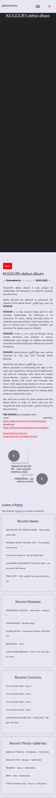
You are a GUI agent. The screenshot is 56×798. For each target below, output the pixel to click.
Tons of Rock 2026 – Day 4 (18, 686)
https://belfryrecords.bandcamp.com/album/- (26, 427)
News (8, 266)
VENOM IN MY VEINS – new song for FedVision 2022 (21, 469)
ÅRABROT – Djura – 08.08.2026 (20, 768)
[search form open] (50, 6)
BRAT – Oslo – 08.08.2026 (18, 775)
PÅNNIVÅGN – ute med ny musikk (24, 480)
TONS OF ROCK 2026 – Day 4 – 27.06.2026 (26, 783)
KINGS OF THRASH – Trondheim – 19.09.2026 (27, 752)
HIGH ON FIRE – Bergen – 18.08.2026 (23, 760)
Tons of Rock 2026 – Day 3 (18, 694)
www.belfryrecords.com (15, 433)
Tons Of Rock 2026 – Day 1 (19, 709)
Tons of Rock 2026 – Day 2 (18, 702)
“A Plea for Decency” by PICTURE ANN (24, 555)
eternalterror (13, 280)
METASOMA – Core (15, 644)
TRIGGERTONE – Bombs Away (20, 623)
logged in (19, 510)
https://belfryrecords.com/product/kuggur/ (24, 421)
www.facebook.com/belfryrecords (20, 436)
